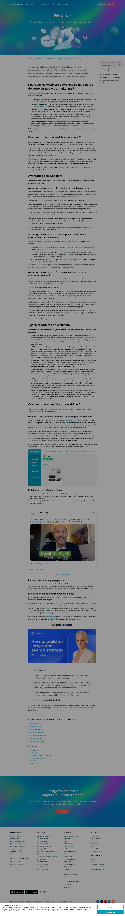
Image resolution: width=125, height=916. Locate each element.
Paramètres (110, 907)
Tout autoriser (110, 912)
